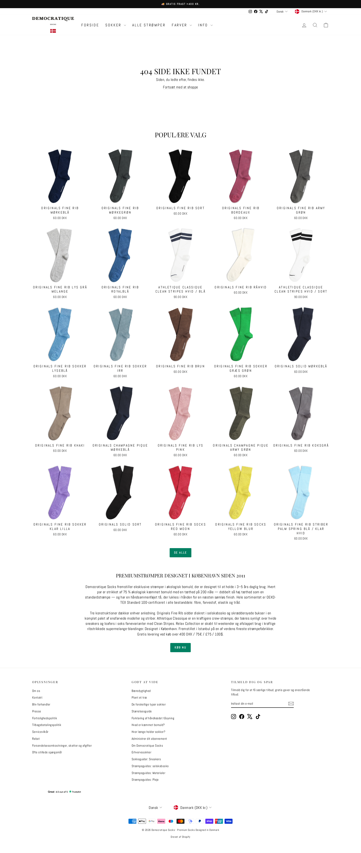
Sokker (114, 25)
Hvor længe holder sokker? (148, 732)
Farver (180, 25)
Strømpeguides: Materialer (148, 773)
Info (204, 25)
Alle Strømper (148, 25)
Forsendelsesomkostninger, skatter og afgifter (62, 745)
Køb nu (180, 647)
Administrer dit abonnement (149, 739)
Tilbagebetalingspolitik (46, 725)
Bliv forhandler (41, 704)
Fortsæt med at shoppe (180, 87)
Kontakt (37, 697)
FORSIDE (90, 25)
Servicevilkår (40, 732)
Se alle (180, 552)
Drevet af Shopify (180, 837)
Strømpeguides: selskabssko (150, 766)
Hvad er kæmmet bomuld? (148, 725)
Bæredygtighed (141, 691)
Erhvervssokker (141, 752)
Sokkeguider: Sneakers (146, 759)
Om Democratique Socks (147, 745)
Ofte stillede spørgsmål (47, 752)
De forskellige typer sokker (149, 704)
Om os (36, 691)
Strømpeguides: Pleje (145, 780)
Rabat (36, 739)
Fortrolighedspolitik (44, 718)
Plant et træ (139, 697)
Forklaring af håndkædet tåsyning (153, 718)
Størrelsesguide (142, 711)
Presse (36, 711)
